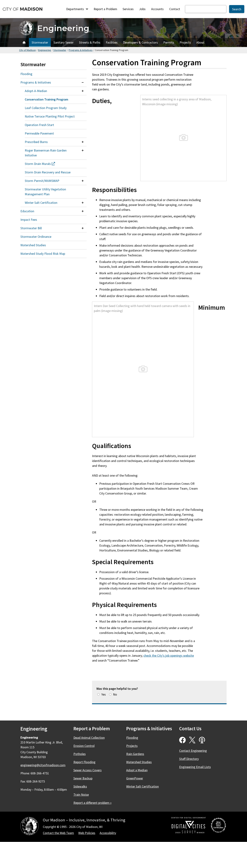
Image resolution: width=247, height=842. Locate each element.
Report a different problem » (92, 803)
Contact (174, 9)
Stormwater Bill (31, 228)
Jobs (142, 9)
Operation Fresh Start (39, 125)
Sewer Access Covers (87, 770)
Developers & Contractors (140, 42)
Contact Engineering (193, 751)
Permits (168, 42)
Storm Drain (46, 164)
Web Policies (86, 833)
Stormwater (40, 42)
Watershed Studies (33, 245)
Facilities (112, 42)
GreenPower (134, 778)
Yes (103, 694)
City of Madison (27, 50)
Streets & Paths (89, 42)
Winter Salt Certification (41, 203)
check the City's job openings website (168, 655)
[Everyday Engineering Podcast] (202, 740)
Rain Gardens (135, 754)
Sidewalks (80, 786)
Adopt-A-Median (36, 91)
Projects (185, 42)
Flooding (26, 74)
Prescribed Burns (36, 142)
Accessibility (108, 833)
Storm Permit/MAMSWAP (42, 181)
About (200, 42)
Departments (75, 9)
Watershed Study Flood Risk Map (42, 253)
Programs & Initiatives (81, 50)
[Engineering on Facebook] (182, 740)
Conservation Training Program (46, 99)
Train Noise (81, 794)
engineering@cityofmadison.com (42, 765)
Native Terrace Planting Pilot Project (50, 116)
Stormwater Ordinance (35, 237)
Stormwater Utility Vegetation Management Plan (45, 191)
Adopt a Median (137, 770)
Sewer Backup (82, 778)
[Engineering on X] (192, 740)
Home (24, 42)
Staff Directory (189, 759)
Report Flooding (84, 762)
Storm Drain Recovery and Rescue (48, 172)
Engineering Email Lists (195, 767)
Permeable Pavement (39, 133)
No (115, 694)
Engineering (63, 28)
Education (27, 211)
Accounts (157, 9)
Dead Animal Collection (89, 738)
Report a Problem (105, 9)
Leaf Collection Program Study (46, 108)
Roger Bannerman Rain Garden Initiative (46, 152)
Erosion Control (84, 746)
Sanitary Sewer (64, 42)
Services (128, 9)
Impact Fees (28, 220)
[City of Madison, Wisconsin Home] (29, 826)
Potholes (79, 754)
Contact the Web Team (58, 833)
